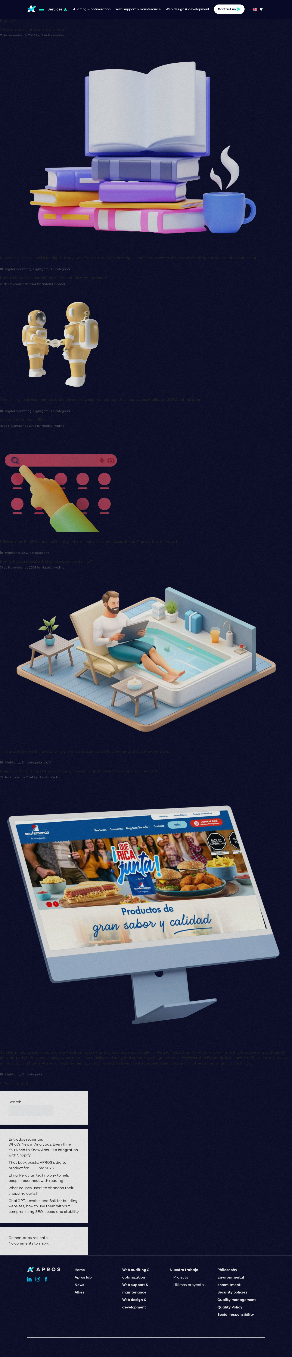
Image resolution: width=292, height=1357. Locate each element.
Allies (79, 1292)
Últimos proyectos (189, 1284)
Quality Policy (229, 1307)
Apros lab (83, 1277)
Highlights (40, 269)
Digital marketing (18, 269)
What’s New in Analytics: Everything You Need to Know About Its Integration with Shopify (43, 1150)
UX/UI (47, 762)
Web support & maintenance (138, 9)
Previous (9, 1083)
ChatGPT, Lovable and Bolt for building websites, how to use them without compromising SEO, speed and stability (44, 1206)
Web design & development (187, 9)
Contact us (227, 9)
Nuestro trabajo (184, 1269)
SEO (25, 553)
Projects (180, 1277)
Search (15, 1102)
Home (80, 1269)
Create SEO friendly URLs (22, 419)
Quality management (236, 1299)
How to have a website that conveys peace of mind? (46, 561)
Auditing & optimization (92, 9)
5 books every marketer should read (32, 29)
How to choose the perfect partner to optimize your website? (54, 277)
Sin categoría (60, 269)
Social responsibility (235, 1314)
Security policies (232, 1292)
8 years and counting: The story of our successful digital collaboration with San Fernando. (80, 771)
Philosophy (227, 1269)
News (79, 1284)
